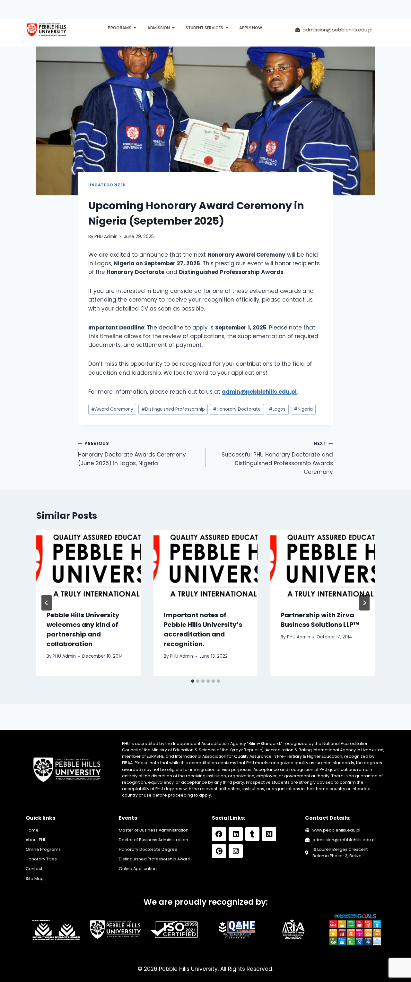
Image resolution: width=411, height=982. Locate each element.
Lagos (277, 409)
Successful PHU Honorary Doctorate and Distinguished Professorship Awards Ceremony (277, 458)
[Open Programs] (135, 28)
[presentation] (88, 565)
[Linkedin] (236, 834)
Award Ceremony (112, 409)
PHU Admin (106, 237)
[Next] (364, 603)
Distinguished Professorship (173, 409)
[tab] (192, 681)
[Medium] (269, 834)
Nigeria (303, 409)
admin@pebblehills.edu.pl (259, 392)
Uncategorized (107, 185)
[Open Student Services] (227, 28)
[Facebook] (219, 834)
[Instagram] (236, 851)
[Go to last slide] (46, 603)
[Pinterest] (219, 851)
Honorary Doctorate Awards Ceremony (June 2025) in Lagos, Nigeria (132, 453)
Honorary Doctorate (237, 409)
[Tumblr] (252, 834)
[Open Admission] (173, 28)
